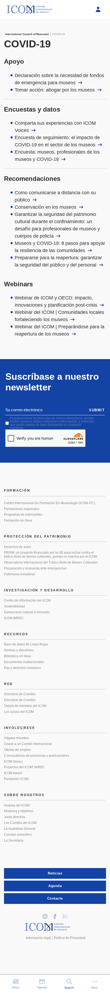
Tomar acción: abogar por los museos (55, 90)
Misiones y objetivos (18, 811)
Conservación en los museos (45, 207)
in (47, 914)
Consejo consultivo (18, 834)
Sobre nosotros (24, 795)
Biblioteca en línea (17, 656)
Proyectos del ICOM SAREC (24, 767)
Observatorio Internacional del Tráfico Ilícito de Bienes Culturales (51, 562)
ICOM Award (13, 773)
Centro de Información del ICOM (27, 600)
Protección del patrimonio (37, 536)
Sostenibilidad (14, 606)
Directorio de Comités (20, 694)
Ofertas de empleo (17, 750)
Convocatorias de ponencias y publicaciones (36, 756)
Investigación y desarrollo (39, 590)
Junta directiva (14, 817)
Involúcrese (19, 728)
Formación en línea (18, 520)
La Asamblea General (20, 829)
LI (66, 914)
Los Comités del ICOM (20, 823)
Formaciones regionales (21, 509)
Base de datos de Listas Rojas (26, 644)
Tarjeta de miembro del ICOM (25, 706)
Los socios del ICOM (19, 712)
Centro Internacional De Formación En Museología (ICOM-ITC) (49, 503)
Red (8, 684)
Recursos (16, 634)
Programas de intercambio (23, 514)
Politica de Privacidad (69, 938)
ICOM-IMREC (14, 618)
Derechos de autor (17, 547)
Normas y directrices (19, 650)
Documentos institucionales (24, 662)
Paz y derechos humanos (22, 668)
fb (57, 914)
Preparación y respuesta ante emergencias (35, 568)
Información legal (38, 938)
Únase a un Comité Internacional (28, 744)
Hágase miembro (16, 738)
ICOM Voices (13, 761)
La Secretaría (13, 840)
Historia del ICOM (17, 805)
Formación (17, 490)
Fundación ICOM (16, 779)
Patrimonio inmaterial (19, 574)
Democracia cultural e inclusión (27, 612)
